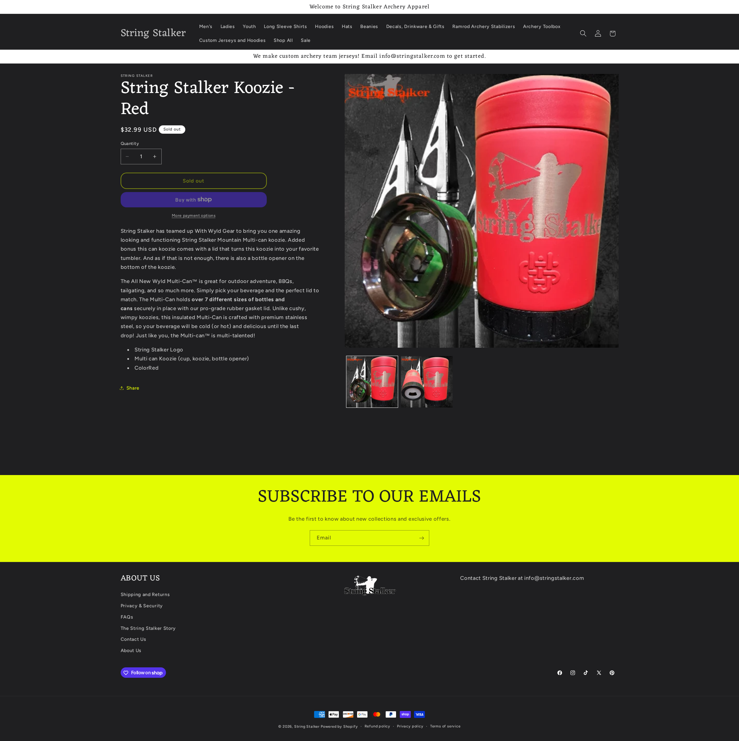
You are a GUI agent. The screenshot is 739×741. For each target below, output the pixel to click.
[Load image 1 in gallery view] (372, 381)
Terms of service (445, 726)
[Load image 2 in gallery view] (426, 381)
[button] (583, 33)
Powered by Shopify (339, 726)
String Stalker (307, 726)
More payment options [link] (194, 215)
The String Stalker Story (148, 628)
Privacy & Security (142, 605)
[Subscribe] (421, 538)
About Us (131, 650)
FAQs (127, 617)
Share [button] (132, 388)
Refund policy (377, 726)
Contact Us (133, 639)
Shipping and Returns (145, 594)
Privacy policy (410, 726)
